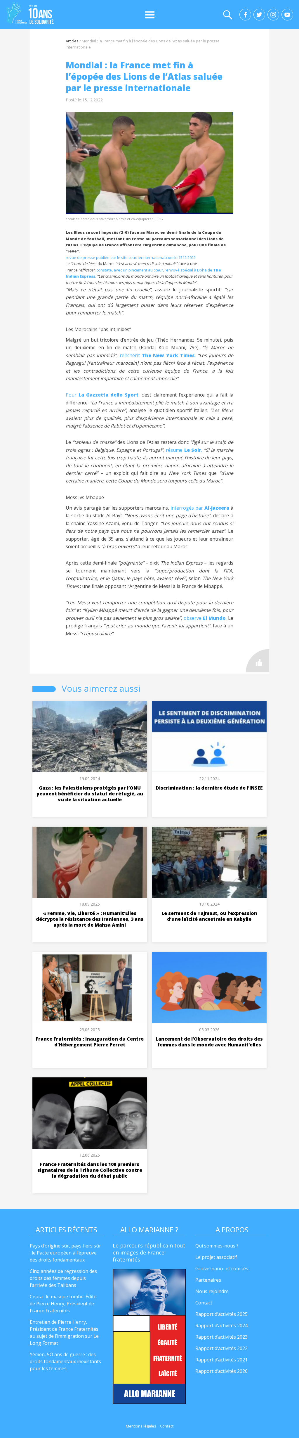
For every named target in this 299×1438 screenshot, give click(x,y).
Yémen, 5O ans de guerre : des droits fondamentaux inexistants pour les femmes (65, 1361)
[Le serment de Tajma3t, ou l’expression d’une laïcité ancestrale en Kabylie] (209, 862)
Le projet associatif (216, 1257)
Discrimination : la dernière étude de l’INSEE (209, 788)
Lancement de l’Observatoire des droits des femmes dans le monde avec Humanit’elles (209, 1042)
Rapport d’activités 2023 (221, 1337)
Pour (102, 395)
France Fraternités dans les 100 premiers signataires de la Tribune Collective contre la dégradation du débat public (89, 1170)
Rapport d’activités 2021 (221, 1359)
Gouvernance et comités (221, 1268)
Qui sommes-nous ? (217, 1246)
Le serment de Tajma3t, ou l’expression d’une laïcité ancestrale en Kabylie (209, 916)
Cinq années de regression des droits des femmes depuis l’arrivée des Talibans (63, 1278)
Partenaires (208, 1280)
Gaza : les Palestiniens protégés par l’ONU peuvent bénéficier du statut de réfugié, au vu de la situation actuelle (89, 794)
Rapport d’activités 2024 (221, 1325)
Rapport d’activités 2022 (221, 1348)
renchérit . (158, 355)
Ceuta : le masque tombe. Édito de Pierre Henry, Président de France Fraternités (63, 1303)
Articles (72, 41)
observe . (205, 618)
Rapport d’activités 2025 (221, 1314)
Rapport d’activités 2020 (221, 1371)
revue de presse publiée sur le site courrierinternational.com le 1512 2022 (131, 257)
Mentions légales (141, 1426)
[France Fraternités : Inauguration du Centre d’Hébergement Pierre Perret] (89, 987)
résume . (184, 450)
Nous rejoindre (212, 1291)
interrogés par (200, 508)
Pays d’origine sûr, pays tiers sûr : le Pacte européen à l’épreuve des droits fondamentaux (65, 1253)
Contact (203, 1302)
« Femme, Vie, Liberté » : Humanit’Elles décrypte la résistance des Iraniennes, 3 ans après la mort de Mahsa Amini (89, 919)
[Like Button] (257, 660)
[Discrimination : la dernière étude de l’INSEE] (209, 736)
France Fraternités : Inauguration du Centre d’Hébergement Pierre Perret (90, 1042)
